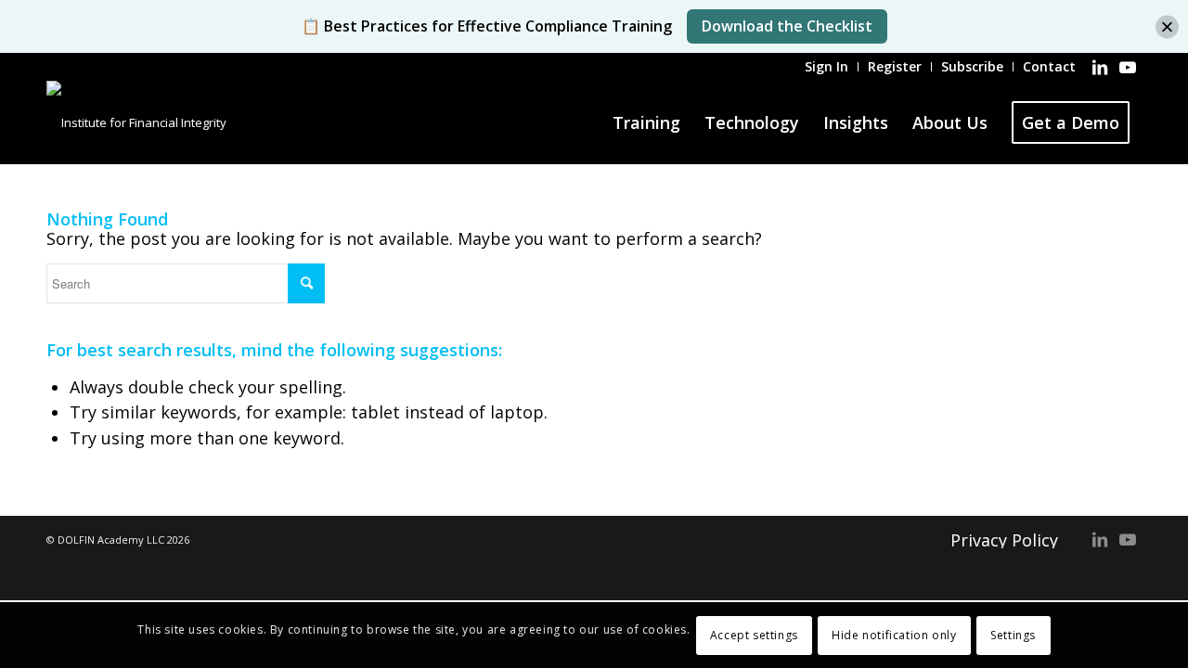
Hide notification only (894, 635)
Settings (1013, 635)
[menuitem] (827, 66)
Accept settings (754, 635)
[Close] (1167, 26)
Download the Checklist (787, 26)
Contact (1049, 66)
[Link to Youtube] (1128, 67)
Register (895, 66)
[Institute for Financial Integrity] (136, 122)
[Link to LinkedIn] (1100, 67)
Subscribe (972, 66)
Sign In (826, 66)
